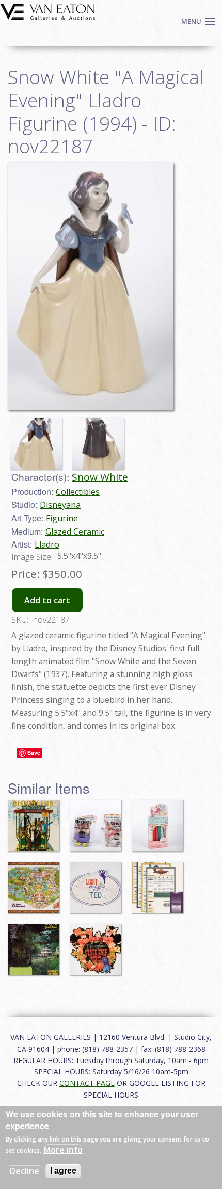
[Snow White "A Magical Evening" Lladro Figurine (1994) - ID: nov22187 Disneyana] (90, 285)
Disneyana (60, 504)
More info (63, 1149)
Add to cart (47, 600)
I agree (63, 1170)
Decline (24, 1171)
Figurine (62, 518)
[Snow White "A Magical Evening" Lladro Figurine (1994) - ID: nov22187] (39, 439)
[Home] (48, 11)
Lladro (47, 544)
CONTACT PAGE (87, 1083)
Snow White (100, 477)
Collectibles (78, 491)
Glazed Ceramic (74, 531)
